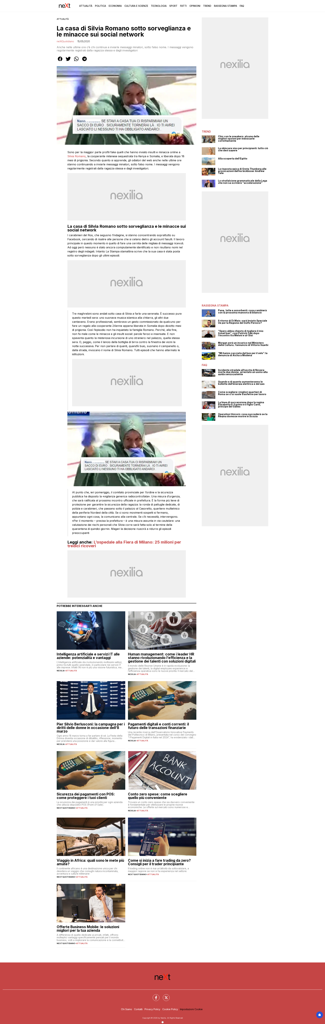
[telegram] (84, 61)
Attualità (85, 5)
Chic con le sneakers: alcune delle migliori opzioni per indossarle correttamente (238, 138)
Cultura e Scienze (136, 5)
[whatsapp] (76, 61)
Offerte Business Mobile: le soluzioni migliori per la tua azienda (88, 928)
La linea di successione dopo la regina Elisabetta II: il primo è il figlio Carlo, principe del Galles (241, 404)
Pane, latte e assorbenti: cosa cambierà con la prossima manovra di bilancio (242, 311)
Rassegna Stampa (225, 5)
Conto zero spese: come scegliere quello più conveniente (157, 795)
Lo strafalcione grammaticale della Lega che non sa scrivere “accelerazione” (242, 182)
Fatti (183, 5)
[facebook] (60, 61)
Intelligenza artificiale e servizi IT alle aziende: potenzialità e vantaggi (88, 656)
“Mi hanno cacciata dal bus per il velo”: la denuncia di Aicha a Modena (242, 354)
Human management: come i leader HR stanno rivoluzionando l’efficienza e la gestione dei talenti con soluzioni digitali (162, 657)
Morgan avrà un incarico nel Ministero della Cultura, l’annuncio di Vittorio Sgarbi (243, 344)
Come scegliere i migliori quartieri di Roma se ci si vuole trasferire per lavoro (242, 393)
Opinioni (194, 5)
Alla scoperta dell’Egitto (232, 159)
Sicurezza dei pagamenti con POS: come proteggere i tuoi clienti (86, 795)
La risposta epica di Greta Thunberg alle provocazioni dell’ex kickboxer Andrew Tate (242, 171)
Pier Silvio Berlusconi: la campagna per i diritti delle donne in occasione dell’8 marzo (91, 727)
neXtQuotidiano (65, 41)
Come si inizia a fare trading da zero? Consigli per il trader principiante (159, 862)
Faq (242, 5)
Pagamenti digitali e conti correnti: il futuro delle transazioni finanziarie (158, 725)
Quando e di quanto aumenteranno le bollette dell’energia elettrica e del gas (241, 383)
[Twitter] (164, 995)
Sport (173, 5)
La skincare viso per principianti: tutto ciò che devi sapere (243, 149)
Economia (115, 5)
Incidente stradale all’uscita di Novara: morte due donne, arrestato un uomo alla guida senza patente (243, 372)
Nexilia (60, 670)
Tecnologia (159, 5)
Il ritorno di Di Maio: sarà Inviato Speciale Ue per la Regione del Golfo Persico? (242, 322)
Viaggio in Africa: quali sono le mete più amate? (90, 862)
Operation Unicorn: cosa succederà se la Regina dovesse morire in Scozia (242, 415)
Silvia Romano (76, 156)
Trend (207, 5)
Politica (100, 5)
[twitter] (68, 61)
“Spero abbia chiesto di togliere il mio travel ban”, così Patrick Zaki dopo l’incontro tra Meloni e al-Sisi (240, 333)
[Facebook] (154, 995)
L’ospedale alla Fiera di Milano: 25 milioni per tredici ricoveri (124, 544)
